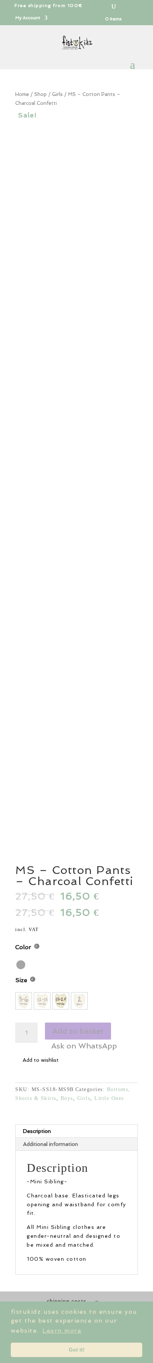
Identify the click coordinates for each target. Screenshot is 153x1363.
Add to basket (78, 1031)
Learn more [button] (61, 1330)
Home (22, 94)
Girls (57, 94)
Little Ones (109, 1098)
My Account (27, 18)
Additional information (50, 1144)
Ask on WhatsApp (84, 1045)
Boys (67, 1098)
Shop (40, 94)
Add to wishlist (41, 1060)
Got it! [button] (77, 1350)
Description (37, 1131)
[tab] (76, 1131)
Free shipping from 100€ (48, 5)
